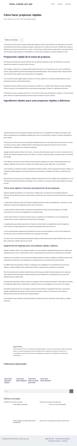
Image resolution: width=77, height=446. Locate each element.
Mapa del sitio (49, 439)
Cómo (53, 4)
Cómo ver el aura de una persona (50, 402)
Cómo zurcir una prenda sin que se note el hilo (54, 421)
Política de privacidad (62, 439)
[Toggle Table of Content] (20, 40)
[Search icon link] (74, 4)
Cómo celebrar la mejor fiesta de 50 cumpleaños (24, 421)
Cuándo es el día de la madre (13, 402)
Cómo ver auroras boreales (57, 404)
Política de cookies (54, 441)
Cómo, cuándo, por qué (20, 4)
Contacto (68, 4)
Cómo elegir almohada (20, 404)
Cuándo (59, 4)
